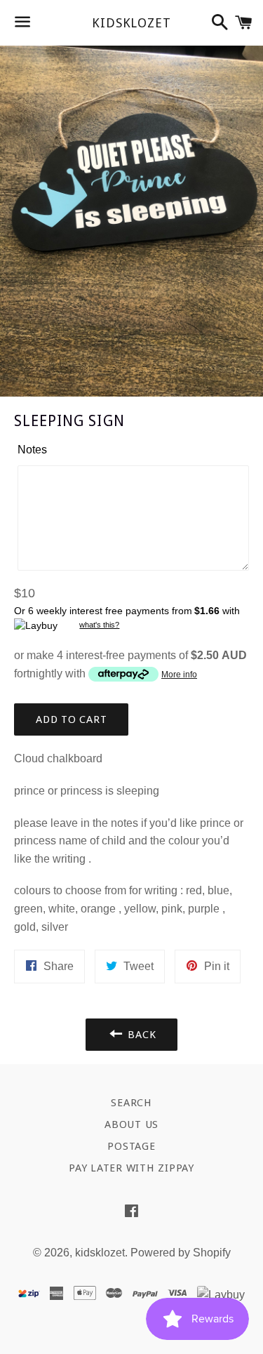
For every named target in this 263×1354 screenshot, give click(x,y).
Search (131, 1102)
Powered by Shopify (180, 1253)
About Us (131, 1124)
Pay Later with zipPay (131, 1168)
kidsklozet (131, 22)
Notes (32, 450)
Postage (131, 1146)
